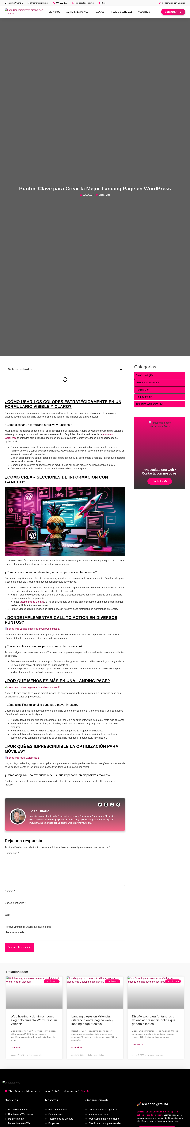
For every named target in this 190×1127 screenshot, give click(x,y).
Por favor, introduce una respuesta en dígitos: (28, 927)
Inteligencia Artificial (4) (148, 382)
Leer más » (16, 1047)
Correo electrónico (15, 903)
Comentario (12, 853)
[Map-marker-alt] (118, 805)
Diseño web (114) (145, 375)
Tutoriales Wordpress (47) (149, 404)
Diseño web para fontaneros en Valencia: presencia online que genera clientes (154, 1020)
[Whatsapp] (112, 805)
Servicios (54, 12)
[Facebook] (106, 805)
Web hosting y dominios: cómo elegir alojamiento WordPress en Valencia (34, 1020)
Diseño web (104, 195)
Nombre (10, 891)
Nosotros (144, 12)
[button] (121, 369)
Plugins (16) (142, 389)
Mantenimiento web (76, 12)
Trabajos (99, 12)
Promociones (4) (144, 397)
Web (7, 915)
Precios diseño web (121, 12)
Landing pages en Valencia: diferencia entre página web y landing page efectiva (92, 1020)
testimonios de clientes (32, 602)
